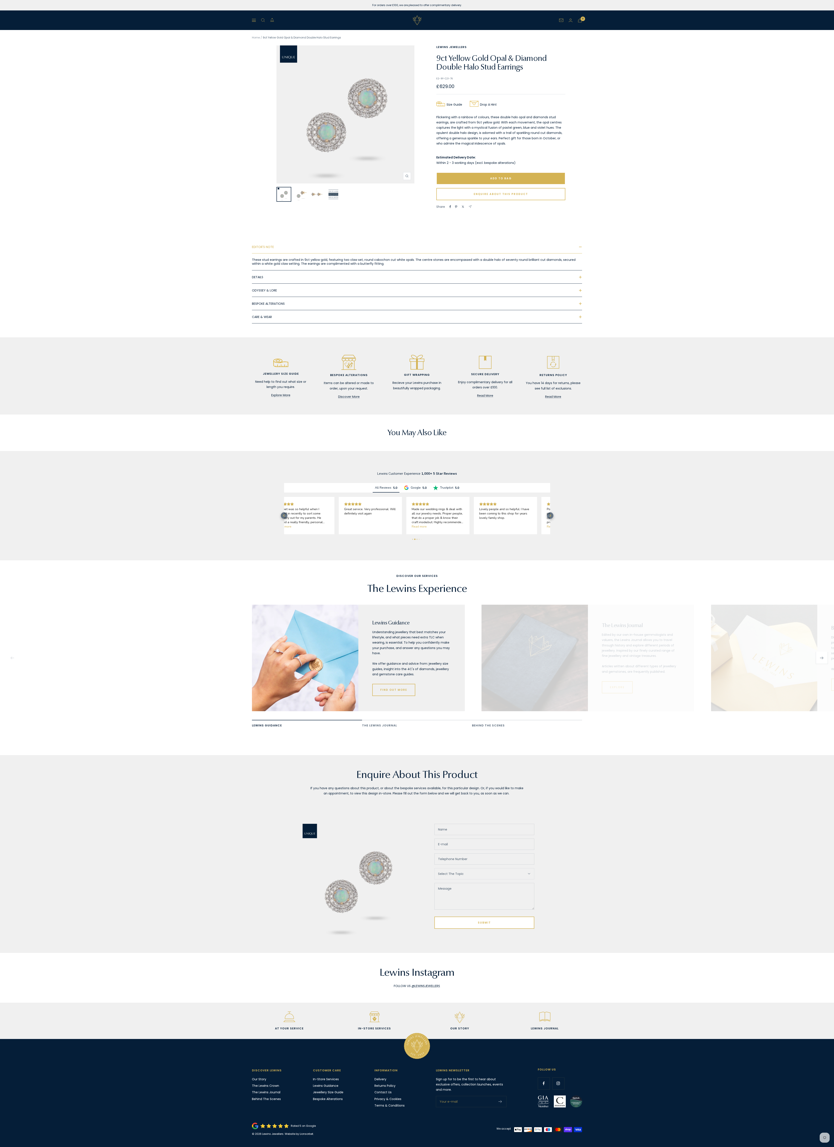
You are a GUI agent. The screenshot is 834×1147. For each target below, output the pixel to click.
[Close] (518, 526)
